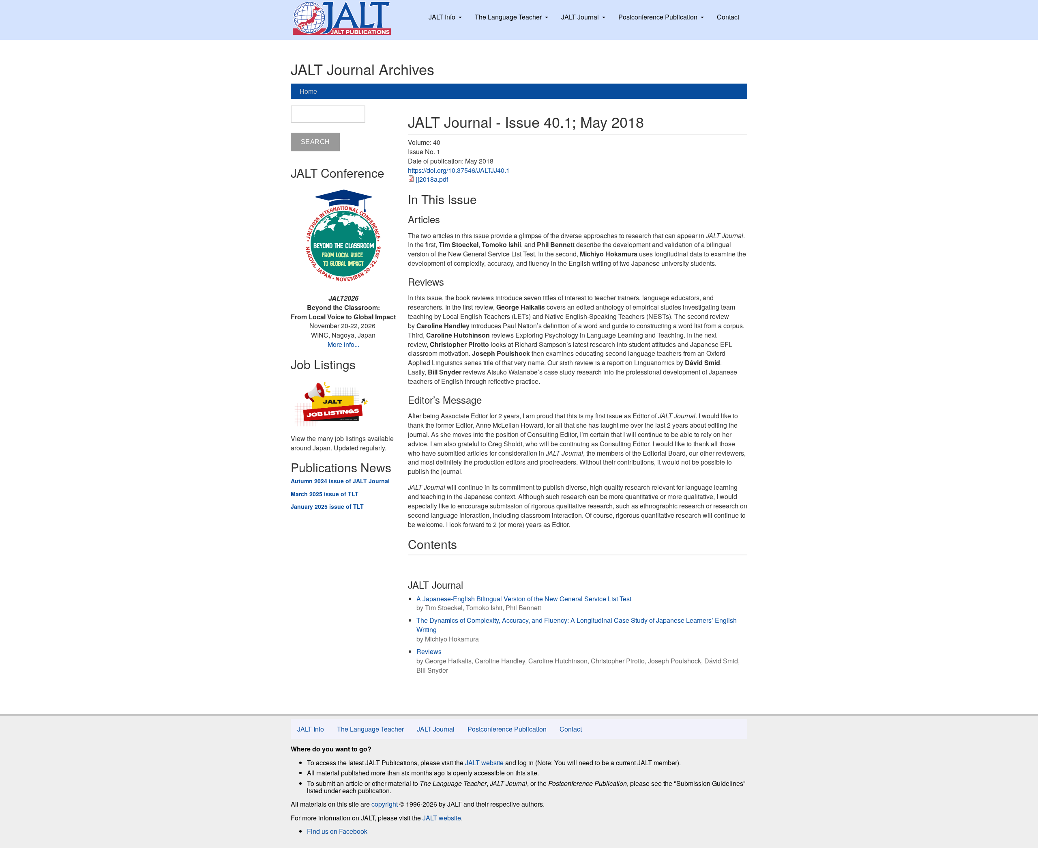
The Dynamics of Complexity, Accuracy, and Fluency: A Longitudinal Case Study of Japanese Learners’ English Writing (576, 625)
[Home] (349, 18)
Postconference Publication (657, 17)
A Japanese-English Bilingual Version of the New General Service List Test (523, 598)
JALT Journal (580, 17)
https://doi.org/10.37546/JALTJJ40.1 (459, 170)
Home (308, 91)
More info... (343, 344)
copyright (384, 804)
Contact (728, 17)
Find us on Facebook (337, 831)
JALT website (484, 762)
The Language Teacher (508, 17)
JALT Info (442, 17)
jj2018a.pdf (432, 179)
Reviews (429, 651)
